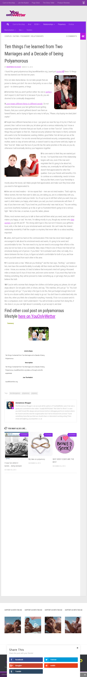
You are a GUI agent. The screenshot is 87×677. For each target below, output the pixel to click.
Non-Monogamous (15, 393)
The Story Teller (48, 3)
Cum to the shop (9, 3)
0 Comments (71, 36)
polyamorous (25, 393)
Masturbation (9, 30)
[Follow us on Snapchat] (80, 660)
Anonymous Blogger (13, 67)
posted (59, 71)
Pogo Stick (36, 3)
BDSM (36, 24)
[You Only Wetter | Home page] (16, 13)
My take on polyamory (37, 459)
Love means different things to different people (24, 104)
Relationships (48, 24)
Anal (29, 24)
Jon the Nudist (23, 3)
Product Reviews (64, 3)
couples (8, 36)
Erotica (71, 24)
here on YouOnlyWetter (36, 316)
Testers (29, 30)
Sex (20, 30)
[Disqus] (41, 506)
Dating (16, 36)
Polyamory (62, 24)
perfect (48, 92)
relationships (37, 36)
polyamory (25, 36)
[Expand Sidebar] (83, 36)
